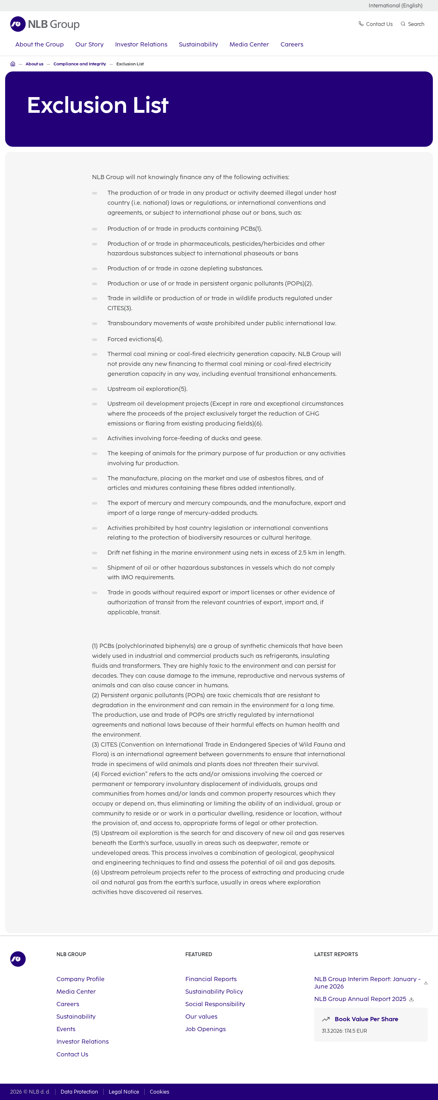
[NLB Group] (12, 63)
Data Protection (79, 1092)
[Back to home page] (45, 24)
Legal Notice (124, 1092)
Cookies (159, 1092)
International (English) (396, 6)
